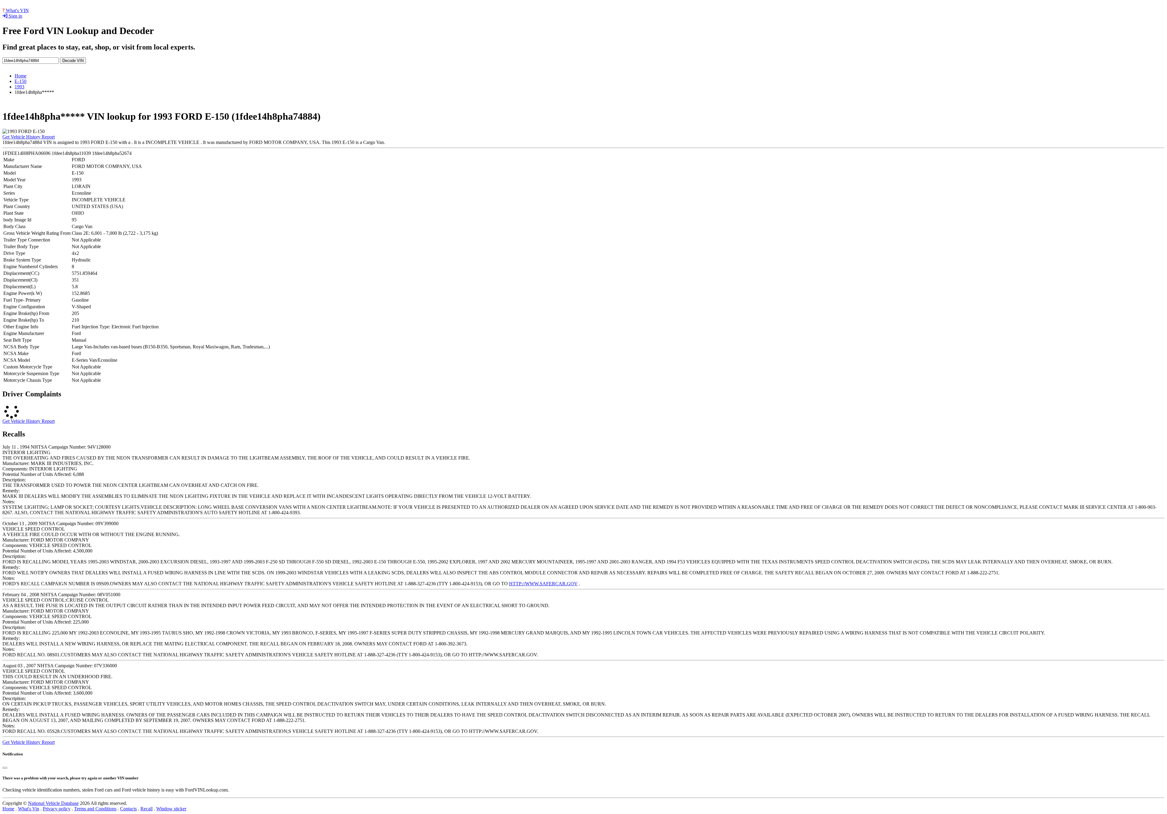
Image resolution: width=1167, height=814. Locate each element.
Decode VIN (73, 60)
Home (20, 75)
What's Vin (28, 808)
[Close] (4, 768)
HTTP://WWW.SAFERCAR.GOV (543, 583)
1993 (19, 86)
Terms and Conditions (95, 808)
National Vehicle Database (53, 803)
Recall (146, 808)
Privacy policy (57, 808)
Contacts (128, 808)
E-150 (20, 81)
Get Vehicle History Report (28, 136)
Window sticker (171, 808)
